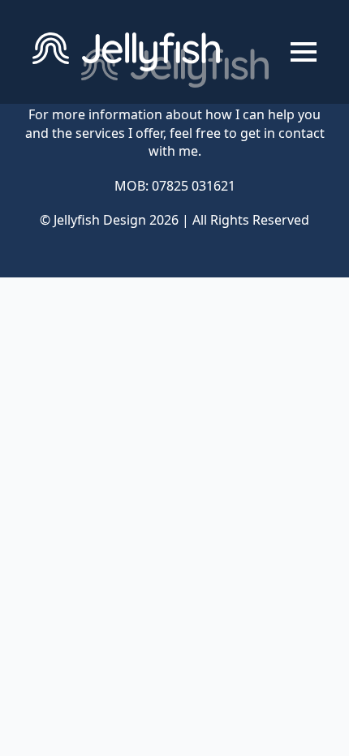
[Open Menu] (304, 52)
